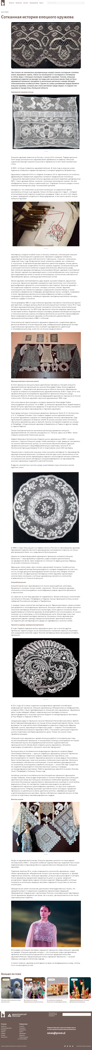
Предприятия (34, 3)
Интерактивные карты (6, 1028)
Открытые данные (23, 1037)
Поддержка (22, 1028)
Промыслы (19, 3)
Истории (3, 1035)
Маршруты (3, 1029)
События (3, 1033)
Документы (22, 1035)
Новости (11, 3)
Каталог (25, 3)
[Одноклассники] (67, 1046)
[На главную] (3, 2)
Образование (22, 1033)
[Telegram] (73, 1046)
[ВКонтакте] (70, 1046)
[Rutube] (65, 1046)
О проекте (21, 1026)
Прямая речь (4, 1037)
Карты (41, 3)
